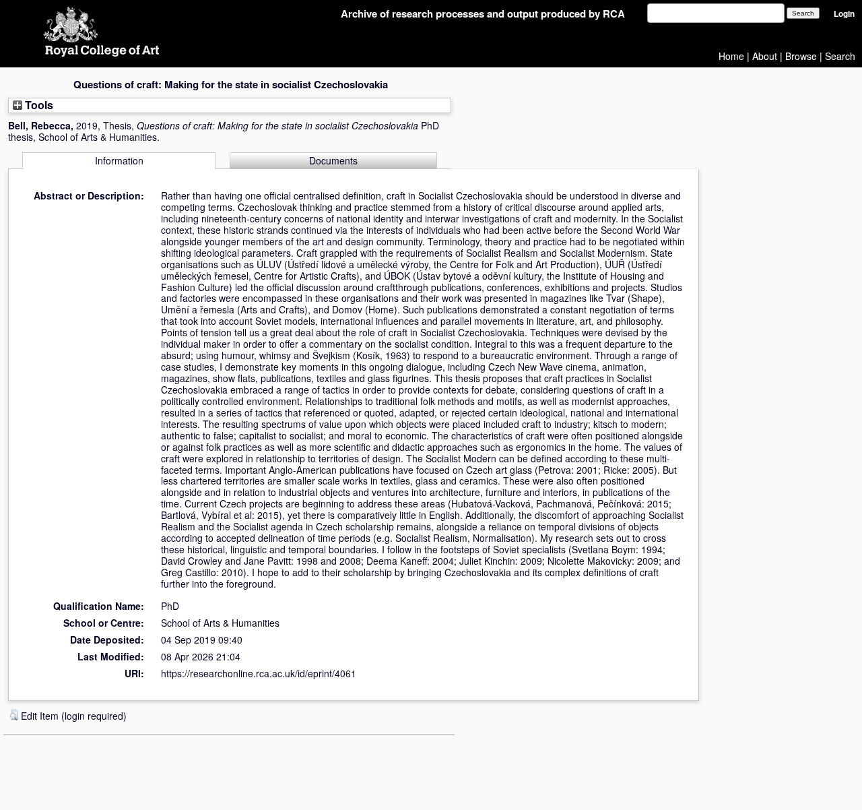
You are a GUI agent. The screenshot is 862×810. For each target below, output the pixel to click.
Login (844, 14)
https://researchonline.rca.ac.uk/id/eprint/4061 (258, 673)
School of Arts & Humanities (220, 622)
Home (731, 56)
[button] (14, 715)
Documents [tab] (333, 160)
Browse (801, 56)
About (764, 56)
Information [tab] (119, 160)
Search (840, 56)
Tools (37, 105)
